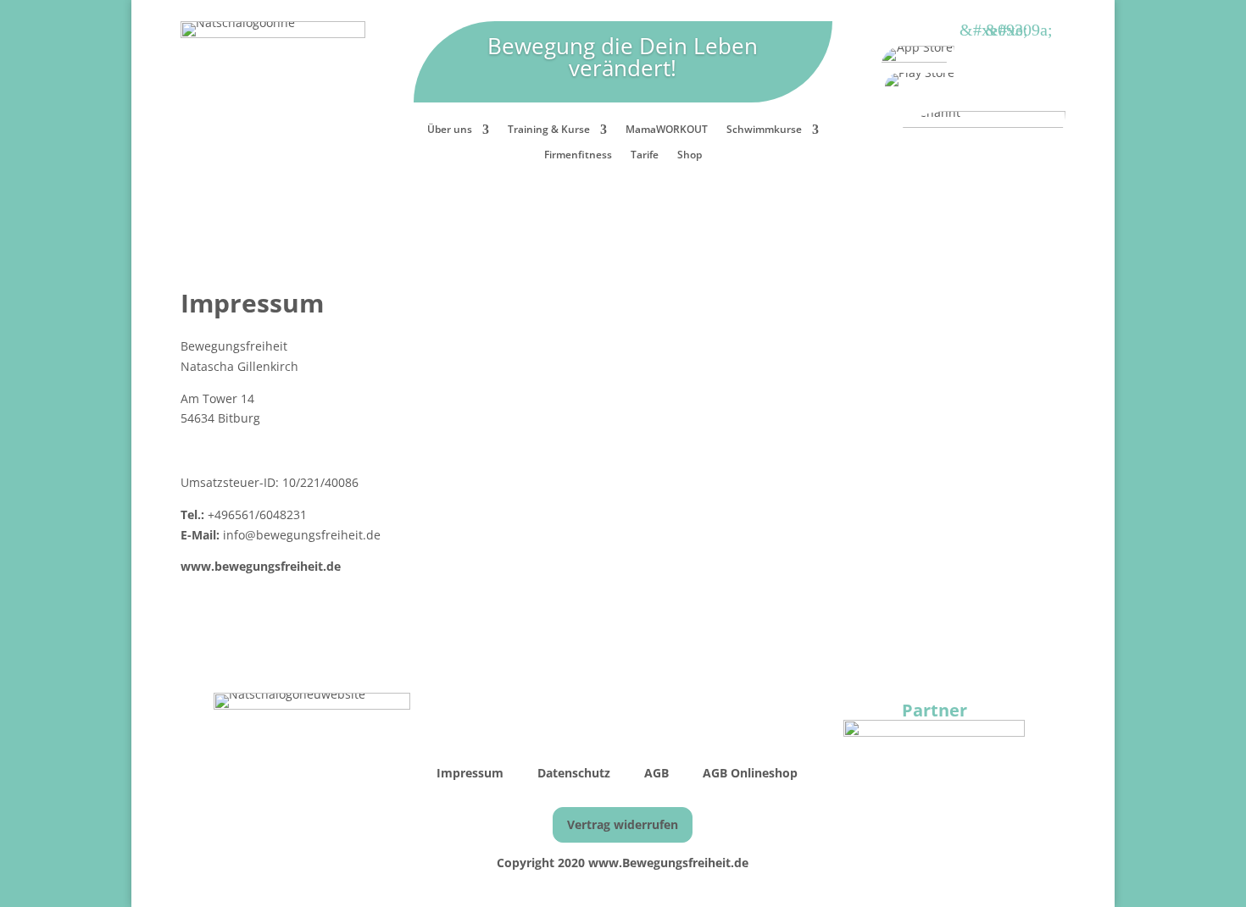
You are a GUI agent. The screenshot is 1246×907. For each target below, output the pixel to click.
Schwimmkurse (764, 130)
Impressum (472, 773)
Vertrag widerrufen (622, 824)
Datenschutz (574, 773)
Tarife (645, 155)
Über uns (449, 130)
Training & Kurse (549, 130)
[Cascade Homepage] (934, 732)
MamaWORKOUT (667, 130)
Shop (689, 155)
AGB (658, 773)
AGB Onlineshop (750, 773)
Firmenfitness (578, 155)
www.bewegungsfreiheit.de (261, 566)
